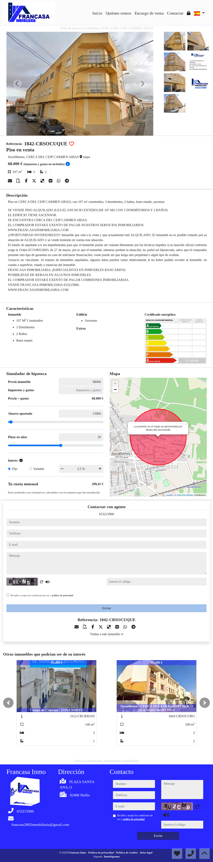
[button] (8, 703)
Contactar (175, 13)
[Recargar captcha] (41, 582)
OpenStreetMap (185, 495)
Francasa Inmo (77, 852)
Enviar (106, 608)
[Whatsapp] (59, 181)
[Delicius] (43, 181)
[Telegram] (67, 181)
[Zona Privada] (188, 13)
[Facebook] (27, 181)
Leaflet (169, 495)
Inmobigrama (112, 856)
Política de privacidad (101, 852)
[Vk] (51, 181)
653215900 (106, 514)
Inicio (97, 13)
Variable (38, 469)
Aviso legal (146, 852)
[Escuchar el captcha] (47, 582)
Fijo (14, 469)
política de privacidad (62, 595)
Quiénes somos (118, 13)
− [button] (115, 389)
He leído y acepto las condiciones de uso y (42, 595)
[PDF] (19, 181)
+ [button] (115, 383)
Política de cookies (127, 852)
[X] (34, 181)
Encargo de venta (149, 13)
